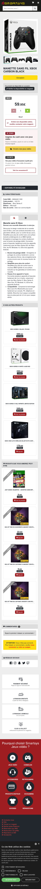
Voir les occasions (19, 170)
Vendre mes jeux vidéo (22, 149)
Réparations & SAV (9, 833)
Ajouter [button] (20, 451)
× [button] (38, 844)
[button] (20, 885)
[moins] (13, 111)
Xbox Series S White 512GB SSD (20, 366)
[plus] (27, 111)
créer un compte (24, 647)
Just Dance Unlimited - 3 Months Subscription (20, 490)
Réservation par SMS (10, 828)
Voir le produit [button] (20, 340)
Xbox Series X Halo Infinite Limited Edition (19, 404)
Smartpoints (7, 835)
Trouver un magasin (10, 824)
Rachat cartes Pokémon (11, 826)
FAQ (4, 822)
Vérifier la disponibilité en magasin (20, 89)
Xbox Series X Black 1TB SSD (19, 329)
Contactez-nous (8, 820)
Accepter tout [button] (11, 880)
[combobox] (36, 844)
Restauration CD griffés (11, 830)
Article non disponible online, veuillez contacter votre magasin (21, 123)
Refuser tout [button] (30, 880)
